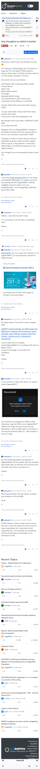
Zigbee (7, 35)
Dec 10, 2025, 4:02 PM (24, 174)
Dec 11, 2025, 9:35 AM (24, 250)
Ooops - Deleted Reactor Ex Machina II (16, 563)
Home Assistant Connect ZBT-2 (20, 268)
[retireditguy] (2, 566)
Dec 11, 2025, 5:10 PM (24, 456)
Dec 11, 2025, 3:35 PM (24, 379)
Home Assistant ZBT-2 (18, 178)
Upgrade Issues (7, 646)
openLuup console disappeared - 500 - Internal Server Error (19, 694)
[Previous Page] (2, 27)
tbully (6, 649)
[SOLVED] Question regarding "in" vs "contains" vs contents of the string (19, 678)
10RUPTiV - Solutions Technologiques (31, 753)
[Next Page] (37, 27)
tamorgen (8, 592)
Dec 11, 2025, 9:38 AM (24, 319)
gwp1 (6, 683)
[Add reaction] (25, 168)
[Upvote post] (29, 168)
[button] (3, 766)
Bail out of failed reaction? (11, 589)
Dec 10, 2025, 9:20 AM (24, 59)
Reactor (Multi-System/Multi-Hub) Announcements (14, 632)
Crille (6, 621)
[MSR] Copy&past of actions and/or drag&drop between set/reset (19, 722)
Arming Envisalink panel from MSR (14, 602)
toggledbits (8, 566)
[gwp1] (2, 667)
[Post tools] (37, 168)
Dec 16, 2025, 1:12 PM (24, 491)
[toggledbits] (2, 636)
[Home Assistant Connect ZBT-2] (20, 280)
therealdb (7, 174)
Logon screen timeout (9, 708)
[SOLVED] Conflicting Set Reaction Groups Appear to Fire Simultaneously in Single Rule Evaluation (18, 661)
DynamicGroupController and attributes (16, 576)
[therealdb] (2, 579)
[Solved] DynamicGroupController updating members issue (18, 616)
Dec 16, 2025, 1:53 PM (24, 520)
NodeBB (33, 744)
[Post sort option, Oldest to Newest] (4, 52)
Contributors (33, 746)
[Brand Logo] (14, 6)
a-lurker (7, 698)
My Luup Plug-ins (6, 202)
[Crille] (2, 621)
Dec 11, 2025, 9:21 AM (24, 212)
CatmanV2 (7, 59)
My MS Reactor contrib (7, 200)
